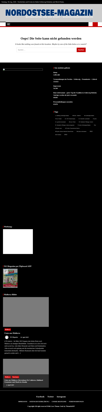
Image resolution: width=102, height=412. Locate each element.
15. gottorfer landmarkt (60, 121)
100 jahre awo (58, 128)
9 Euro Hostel (58, 118)
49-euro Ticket (72, 121)
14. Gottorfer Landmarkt (84, 118)
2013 (65, 134)
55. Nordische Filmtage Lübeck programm (64, 125)
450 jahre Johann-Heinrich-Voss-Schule (64, 131)
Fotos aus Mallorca (12, 333)
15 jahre (95, 118)
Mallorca (7, 329)
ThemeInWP (70, 406)
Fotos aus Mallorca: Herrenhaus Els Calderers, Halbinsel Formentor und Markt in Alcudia (23, 381)
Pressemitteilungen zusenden (63, 102)
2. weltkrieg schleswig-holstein (62, 115)
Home (55, 72)
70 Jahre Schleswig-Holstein (84, 125)
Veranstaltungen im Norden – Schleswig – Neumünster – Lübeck (75, 79)
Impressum (57, 86)
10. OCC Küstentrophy (70, 118)
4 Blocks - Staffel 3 (76, 115)
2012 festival (58, 134)
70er (95, 125)
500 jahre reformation (81, 131)
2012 (91, 131)
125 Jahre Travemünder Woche (72, 128)
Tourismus (15, 377)
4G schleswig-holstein (89, 115)
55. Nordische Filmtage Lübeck (86, 121)
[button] (90, 24)
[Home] (3, 24)
